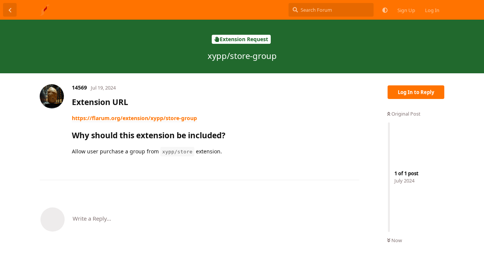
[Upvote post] (327, 166)
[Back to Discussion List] (10, 10)
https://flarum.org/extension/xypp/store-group (134, 118)
